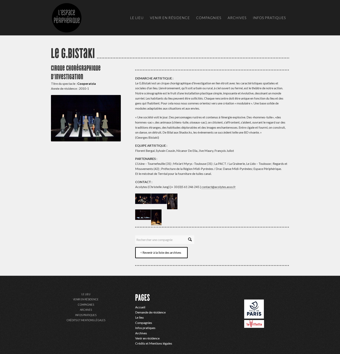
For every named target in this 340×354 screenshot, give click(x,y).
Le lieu (85, 294)
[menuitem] (137, 17)
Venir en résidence (86, 299)
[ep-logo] (70, 21)
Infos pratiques (85, 315)
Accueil (140, 307)
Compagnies (86, 304)
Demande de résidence (150, 312)
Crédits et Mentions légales (86, 320)
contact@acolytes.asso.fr (218, 187)
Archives (86, 309)
